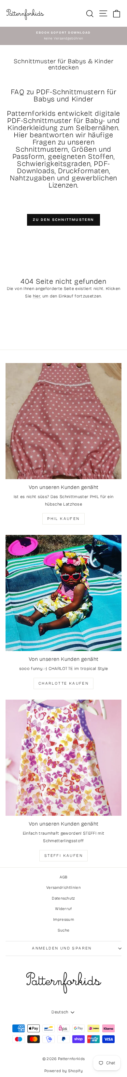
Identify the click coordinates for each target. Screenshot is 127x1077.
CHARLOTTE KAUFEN (63, 683)
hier (36, 296)
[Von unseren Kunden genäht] (63, 421)
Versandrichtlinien (63, 887)
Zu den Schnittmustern (63, 220)
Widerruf (63, 908)
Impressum (63, 919)
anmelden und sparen (62, 948)
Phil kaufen (63, 518)
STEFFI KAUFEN (63, 855)
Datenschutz (63, 898)
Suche (64, 930)
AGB (64, 877)
